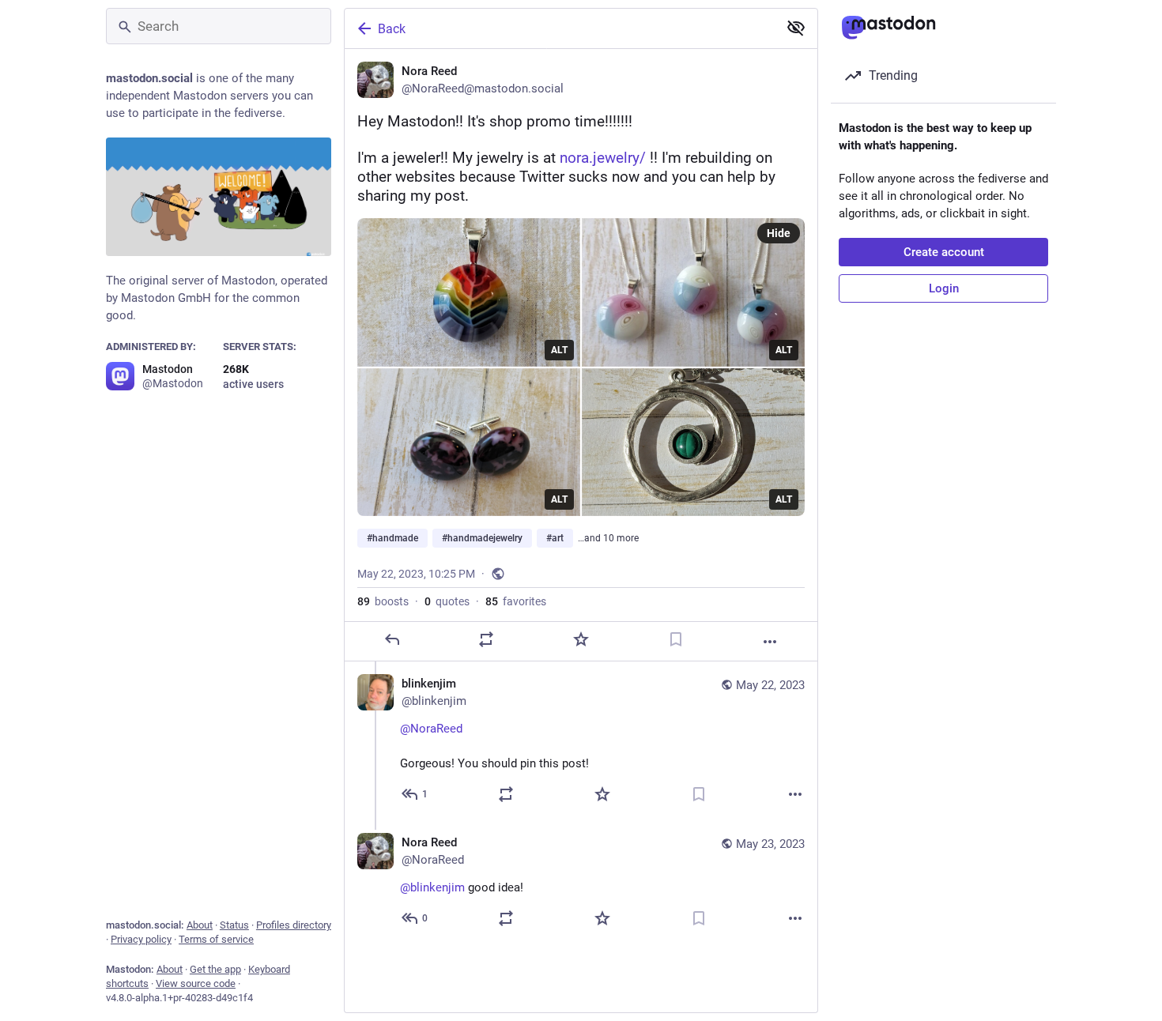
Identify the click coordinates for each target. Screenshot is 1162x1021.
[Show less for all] (796, 28)
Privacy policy (141, 939)
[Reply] (392, 639)
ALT (559, 350)
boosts (383, 601)
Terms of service (216, 939)
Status (234, 925)
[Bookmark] (675, 639)
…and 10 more (608, 538)
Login (944, 288)
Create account (944, 252)
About (200, 925)
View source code (196, 983)
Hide (778, 233)
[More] (769, 641)
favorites (515, 601)
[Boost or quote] (486, 639)
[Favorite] (581, 639)
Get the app (215, 969)
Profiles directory (293, 925)
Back (392, 28)
